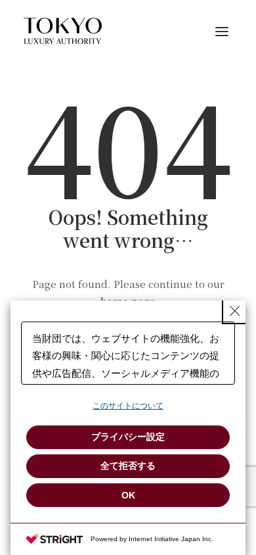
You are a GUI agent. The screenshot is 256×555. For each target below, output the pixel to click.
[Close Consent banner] (234, 311)
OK (128, 495)
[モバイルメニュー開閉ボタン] (221, 31)
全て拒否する (128, 465)
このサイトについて (128, 405)
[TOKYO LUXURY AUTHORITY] (63, 31)
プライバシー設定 (128, 436)
